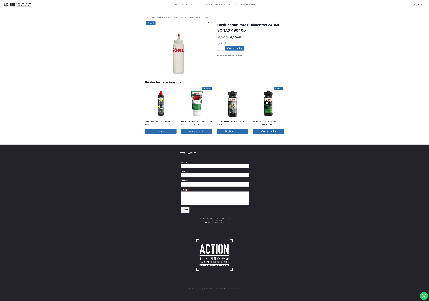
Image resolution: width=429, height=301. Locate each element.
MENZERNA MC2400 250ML (158, 121)
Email (183, 171)
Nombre (184, 162)
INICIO (184, 4)
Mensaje (185, 190)
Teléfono (185, 181)
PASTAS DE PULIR (231, 55)
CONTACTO (231, 4)
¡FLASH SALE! (220, 4)
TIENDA (177, 4)
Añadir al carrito (234, 48)
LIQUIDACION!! (207, 4)
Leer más (161, 131)
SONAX (240, 55)
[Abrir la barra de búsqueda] (415, 4)
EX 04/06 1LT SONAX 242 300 (266, 121)
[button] (209, 23)
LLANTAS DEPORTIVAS (246, 4)
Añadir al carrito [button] (196, 131)
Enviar (185, 210)
